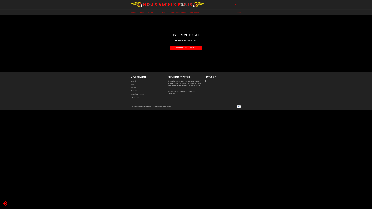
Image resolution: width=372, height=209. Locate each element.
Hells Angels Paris (140, 106)
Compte (239, 12)
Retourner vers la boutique (186, 48)
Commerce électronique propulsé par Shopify (158, 106)
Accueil (133, 12)
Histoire (151, 12)
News (142, 12)
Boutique (162, 12)
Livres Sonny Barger (178, 12)
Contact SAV (194, 12)
